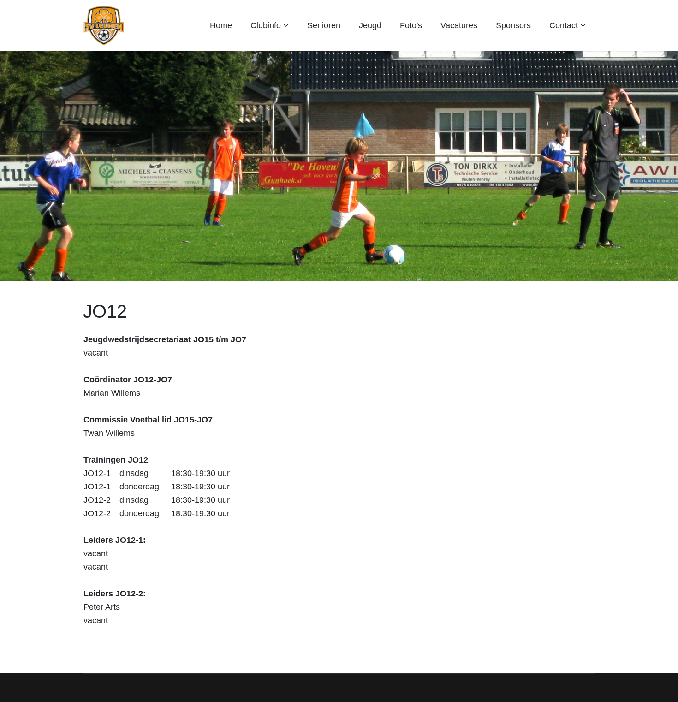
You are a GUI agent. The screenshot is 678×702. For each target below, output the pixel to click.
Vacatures (458, 25)
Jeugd (370, 25)
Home (221, 25)
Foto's (411, 25)
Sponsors (513, 25)
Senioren (323, 25)
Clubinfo (265, 25)
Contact (563, 25)
